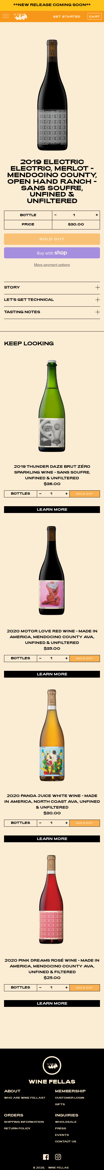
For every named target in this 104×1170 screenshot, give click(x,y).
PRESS (60, 1129)
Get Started (67, 17)
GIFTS (60, 1105)
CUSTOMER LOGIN (69, 1098)
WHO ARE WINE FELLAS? (24, 1098)
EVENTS (62, 1135)
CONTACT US (65, 1142)
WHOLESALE (65, 1122)
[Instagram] (58, 1157)
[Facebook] (46, 1157)
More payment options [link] (52, 264)
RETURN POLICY (17, 1129)
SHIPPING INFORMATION (24, 1122)
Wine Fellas (58, 1168)
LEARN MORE (52, 510)
